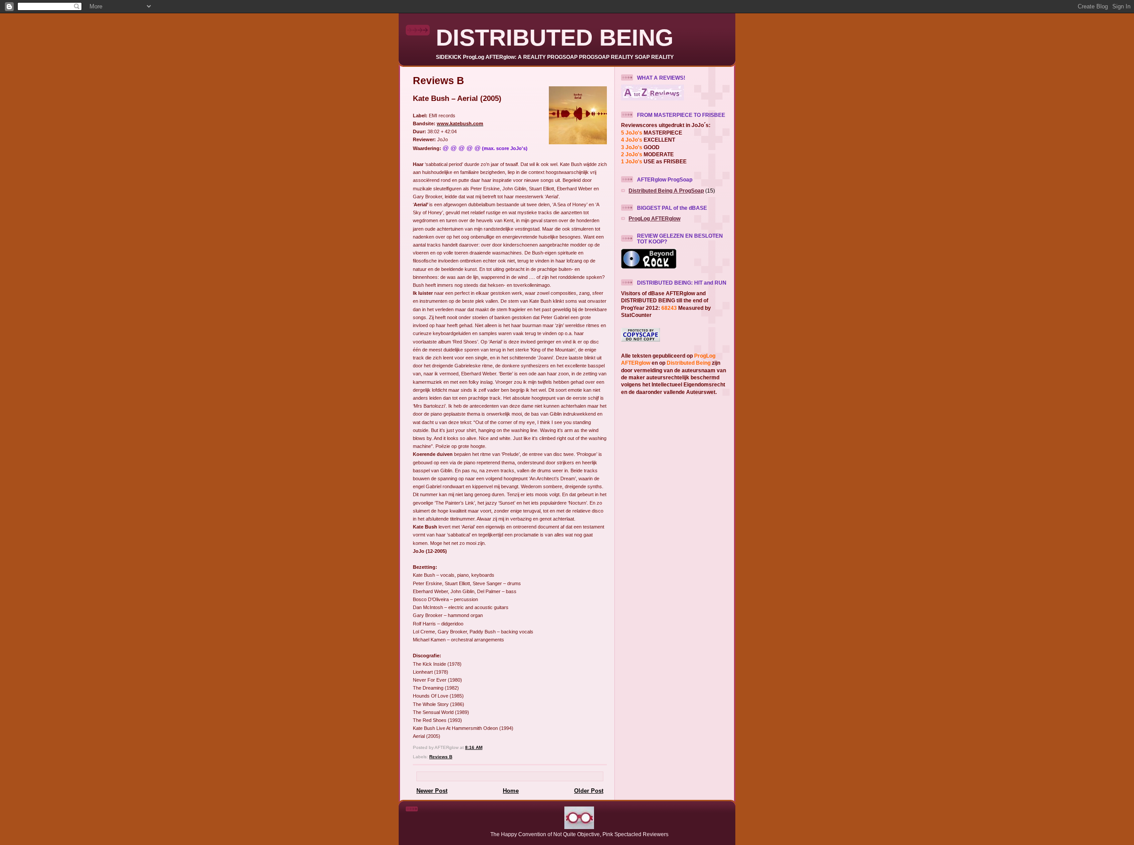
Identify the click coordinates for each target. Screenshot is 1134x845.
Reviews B (440, 756)
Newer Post (431, 790)
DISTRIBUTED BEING (554, 37)
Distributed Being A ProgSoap (666, 190)
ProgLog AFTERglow (654, 218)
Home (511, 790)
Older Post (588, 790)
